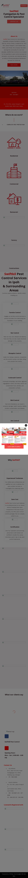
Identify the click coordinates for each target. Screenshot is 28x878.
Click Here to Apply (14, 446)
